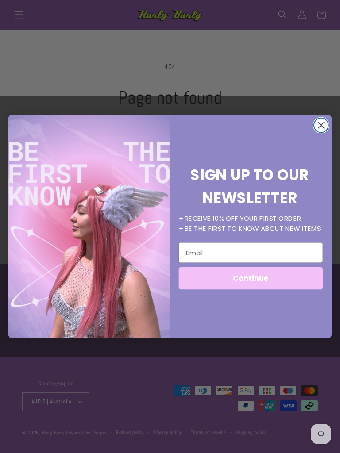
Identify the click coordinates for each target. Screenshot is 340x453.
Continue (251, 278)
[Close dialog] (321, 125)
